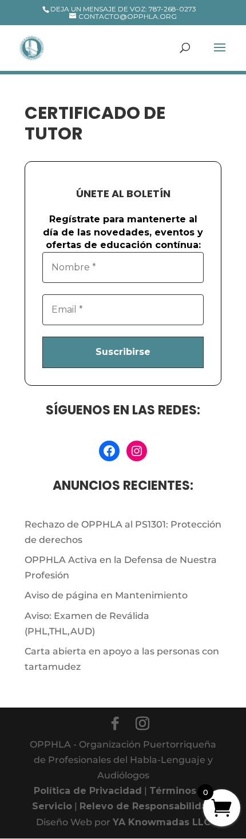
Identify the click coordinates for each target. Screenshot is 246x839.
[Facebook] (115, 723)
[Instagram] (142, 723)
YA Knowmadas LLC (162, 822)
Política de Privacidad (88, 790)
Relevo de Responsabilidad (147, 806)
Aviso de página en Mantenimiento (106, 595)
